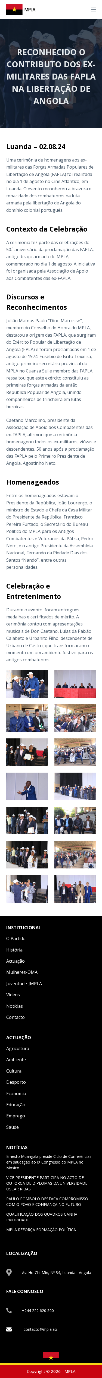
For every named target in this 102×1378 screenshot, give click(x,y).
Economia (16, 1093)
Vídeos (13, 995)
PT (83, 9)
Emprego (15, 1116)
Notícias (14, 1006)
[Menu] (93, 9)
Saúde (12, 1127)
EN (76, 9)
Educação (15, 1105)
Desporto (16, 1082)
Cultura (13, 1071)
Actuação (15, 961)
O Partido (16, 938)
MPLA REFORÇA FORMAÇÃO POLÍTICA (41, 1229)
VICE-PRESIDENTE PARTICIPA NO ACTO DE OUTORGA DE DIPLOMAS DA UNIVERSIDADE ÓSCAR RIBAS (46, 1183)
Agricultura (17, 1048)
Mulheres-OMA (22, 972)
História (14, 950)
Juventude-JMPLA (24, 984)
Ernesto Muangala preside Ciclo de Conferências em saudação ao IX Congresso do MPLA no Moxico (48, 1162)
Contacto (15, 1017)
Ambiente (16, 1060)
